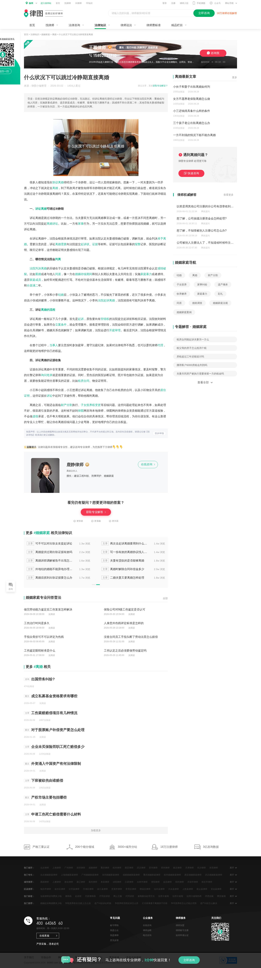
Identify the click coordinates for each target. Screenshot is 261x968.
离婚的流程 (48, 309)
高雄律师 (44, 882)
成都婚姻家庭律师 (131, 875)
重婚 (38, 274)
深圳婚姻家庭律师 (110, 875)
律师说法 (126, 25)
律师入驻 (184, 3)
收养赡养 (182, 293)
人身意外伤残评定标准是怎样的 (124, 623)
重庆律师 (105, 867)
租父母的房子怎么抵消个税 (191, 348)
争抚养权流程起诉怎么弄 (126, 903)
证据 (95, 244)
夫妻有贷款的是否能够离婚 (123, 560)
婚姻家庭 (45, 34)
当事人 (54, 345)
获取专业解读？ (160, 85)
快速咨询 (193, 173)
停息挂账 (209, 896)
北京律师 (44, 867)
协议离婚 (58, 182)
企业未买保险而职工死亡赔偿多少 (58, 747)
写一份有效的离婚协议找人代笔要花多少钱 (125, 552)
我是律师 (114, 935)
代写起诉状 (104, 896)
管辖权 (105, 318)
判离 (58, 259)
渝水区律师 (60, 889)
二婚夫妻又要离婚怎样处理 (123, 577)
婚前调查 (197, 303)
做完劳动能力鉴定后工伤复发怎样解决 (48, 609)
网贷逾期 (221, 896)
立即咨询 (189, 960)
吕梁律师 (129, 882)
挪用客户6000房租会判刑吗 (192, 365)
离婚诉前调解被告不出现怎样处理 (50, 560)
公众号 (217, 3)
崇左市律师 (207, 882)
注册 (173, 3)
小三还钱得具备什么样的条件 (191, 110)
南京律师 (177, 867)
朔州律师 (179, 882)
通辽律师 (81, 882)
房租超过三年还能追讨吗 (190, 356)
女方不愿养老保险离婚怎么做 (191, 98)
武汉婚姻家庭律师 (213, 875)
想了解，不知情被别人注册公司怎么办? (202, 229)
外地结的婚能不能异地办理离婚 (50, 569)
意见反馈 (114, 940)
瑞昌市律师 (45, 889)
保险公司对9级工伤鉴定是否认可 (124, 609)
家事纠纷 (202, 284)
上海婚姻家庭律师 (69, 875)
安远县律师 (216, 889)
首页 (58, 3)
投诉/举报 (159, 433)
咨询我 (215, 53)
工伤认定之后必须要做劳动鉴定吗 (125, 650)
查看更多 (228, 194)
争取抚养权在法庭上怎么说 (78, 903)
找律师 (67, 3)
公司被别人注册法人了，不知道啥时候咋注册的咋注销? (211, 241)
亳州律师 (93, 882)
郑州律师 (165, 867)
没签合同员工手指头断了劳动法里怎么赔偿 (131, 636)
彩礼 (220, 293)
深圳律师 (81, 867)
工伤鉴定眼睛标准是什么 (39, 650)
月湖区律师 (88, 889)
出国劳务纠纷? (43, 679)
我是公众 (114, 930)
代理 (160, 345)
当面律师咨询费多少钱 (51, 896)
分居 (29, 285)
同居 (58, 274)
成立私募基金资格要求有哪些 (54, 696)
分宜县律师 (74, 889)
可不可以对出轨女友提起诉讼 (50, 543)
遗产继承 (223, 284)
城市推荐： (29, 882)
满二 (35, 285)
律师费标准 (153, 25)
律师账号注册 (182, 930)
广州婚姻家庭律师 (90, 875)
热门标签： (29, 896)
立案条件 (61, 324)
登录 (164, 3)
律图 (81, 410)
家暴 (81, 223)
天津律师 (189, 867)
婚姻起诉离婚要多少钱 (51, 903)
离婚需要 (61, 244)
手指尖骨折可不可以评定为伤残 (44, 636)
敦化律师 (68, 882)
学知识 (89, 3)
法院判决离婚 (38, 268)
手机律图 (201, 3)
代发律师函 (90, 896)
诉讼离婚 (41, 208)
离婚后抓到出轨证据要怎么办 (50, 577)
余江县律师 (102, 889)
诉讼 (49, 395)
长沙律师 (201, 867)
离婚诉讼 (52, 223)
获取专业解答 (95, 512)
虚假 (35, 416)
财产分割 (66, 404)
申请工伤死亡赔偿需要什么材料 (56, 814)
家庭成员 (35, 279)
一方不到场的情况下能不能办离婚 (194, 135)
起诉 (81, 318)
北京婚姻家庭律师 (48, 875)
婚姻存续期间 (83, 274)
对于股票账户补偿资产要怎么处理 (58, 730)
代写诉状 (130, 896)
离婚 (54, 34)
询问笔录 (46, 375)
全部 (165, 598)
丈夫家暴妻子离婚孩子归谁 (154, 903)
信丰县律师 (159, 889)
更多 (234, 77)
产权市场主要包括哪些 (49, 797)
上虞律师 (56, 882)
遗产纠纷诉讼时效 (102, 903)
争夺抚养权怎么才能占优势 (184, 903)
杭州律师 (117, 867)
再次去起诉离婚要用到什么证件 (125, 543)
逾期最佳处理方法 (146, 896)
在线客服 (44, 935)
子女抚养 (182, 284)
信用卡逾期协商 (194, 896)
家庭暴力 (146, 274)
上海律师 (56, 867)
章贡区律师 (131, 889)
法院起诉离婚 (106, 300)
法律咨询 (74, 25)
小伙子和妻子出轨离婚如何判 (191, 86)
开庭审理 (115, 330)
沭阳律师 (117, 882)
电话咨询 (147, 935)
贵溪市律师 (116, 889)
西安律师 (129, 867)
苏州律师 (153, 867)
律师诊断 (147, 930)
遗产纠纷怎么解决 (208, 903)
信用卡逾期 (163, 896)
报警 (137, 244)
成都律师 (93, 867)
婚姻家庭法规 (220, 303)
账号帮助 (114, 925)
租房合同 (83, 380)
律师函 (68, 896)
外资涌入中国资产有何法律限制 (56, 763)
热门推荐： (29, 903)
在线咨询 (147, 464)
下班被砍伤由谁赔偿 (47, 780)
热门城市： (29, 867)
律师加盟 (180, 925)
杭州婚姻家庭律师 (172, 875)
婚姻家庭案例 (184, 312)
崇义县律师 (202, 889)
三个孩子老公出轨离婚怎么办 (191, 122)
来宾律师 (105, 882)
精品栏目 (177, 25)
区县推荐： (29, 889)
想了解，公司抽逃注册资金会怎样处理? (202, 217)
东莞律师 (213, 867)
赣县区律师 (145, 889)
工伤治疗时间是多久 (37, 623)
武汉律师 (141, 867)
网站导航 (229, 3)
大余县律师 (173, 889)
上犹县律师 (187, 889)
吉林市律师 (142, 882)
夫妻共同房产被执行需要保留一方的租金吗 (200, 373)
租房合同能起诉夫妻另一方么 (193, 339)
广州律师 (68, 867)
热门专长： (29, 875)
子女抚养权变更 (91, 404)
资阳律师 (155, 882)
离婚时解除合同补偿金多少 (123, 569)
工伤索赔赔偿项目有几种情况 (54, 713)
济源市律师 (192, 882)
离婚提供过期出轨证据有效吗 (50, 552)
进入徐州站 (46, 3)
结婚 (61, 294)
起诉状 (85, 244)
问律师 (78, 3)
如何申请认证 (182, 935)
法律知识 (100, 25)
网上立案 (117, 896)
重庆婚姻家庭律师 (151, 875)
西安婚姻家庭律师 (193, 875)
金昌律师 (167, 882)
